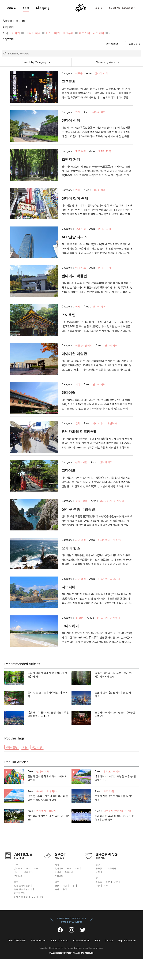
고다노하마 (70, 626)
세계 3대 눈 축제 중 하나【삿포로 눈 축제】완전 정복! (114, 818)
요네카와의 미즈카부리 (79, 431)
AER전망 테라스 (74, 237)
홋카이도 (18, 868)
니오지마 (69, 587)
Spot (26, 8)
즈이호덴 (69, 315)
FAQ (97, 940)
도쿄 (28, 868)
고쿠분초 (69, 81)
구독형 (99, 868)
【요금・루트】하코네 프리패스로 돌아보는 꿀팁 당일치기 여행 (48, 798)
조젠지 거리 (71, 159)
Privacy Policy (38, 940)
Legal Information (127, 940)
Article (11, 8)
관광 (57, 885)
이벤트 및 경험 (21, 897)
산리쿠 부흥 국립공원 (78, 509)
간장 (115, 881)
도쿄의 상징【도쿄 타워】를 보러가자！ (114, 694)
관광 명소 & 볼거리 (23, 889)
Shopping (42, 8)
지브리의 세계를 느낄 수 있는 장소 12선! (48, 818)
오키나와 (18, 876)
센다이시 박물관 (74, 276)
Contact (109, 940)
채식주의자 (111, 868)
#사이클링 (11, 747)
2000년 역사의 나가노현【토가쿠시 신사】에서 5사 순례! (116, 674)
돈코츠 (99, 881)
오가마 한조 (71, 548)
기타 (105, 885)
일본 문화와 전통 (22, 885)
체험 (65, 885)
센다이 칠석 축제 (75, 198)
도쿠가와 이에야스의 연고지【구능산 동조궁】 (115, 714)
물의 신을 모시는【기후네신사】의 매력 (48, 694)
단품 (98, 872)
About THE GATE (17, 940)
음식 (33, 897)
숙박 (57, 889)
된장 (108, 881)
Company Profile (81, 940)
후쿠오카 (28, 872)
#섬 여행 (37, 747)
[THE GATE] (71, 8)
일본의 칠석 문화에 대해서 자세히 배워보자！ (48, 778)
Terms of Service (59, 940)
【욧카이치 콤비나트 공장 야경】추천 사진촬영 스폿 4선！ (48, 714)
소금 (98, 885)
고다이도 (69, 470)
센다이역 (69, 393)
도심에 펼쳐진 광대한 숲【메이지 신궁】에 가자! (47, 674)
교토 (36, 868)
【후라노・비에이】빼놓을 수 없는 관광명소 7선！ (115, 778)
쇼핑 (41, 897)
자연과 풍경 (19, 893)
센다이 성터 (71, 120)
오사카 (17, 872)
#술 (25, 747)
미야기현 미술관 (74, 354)
